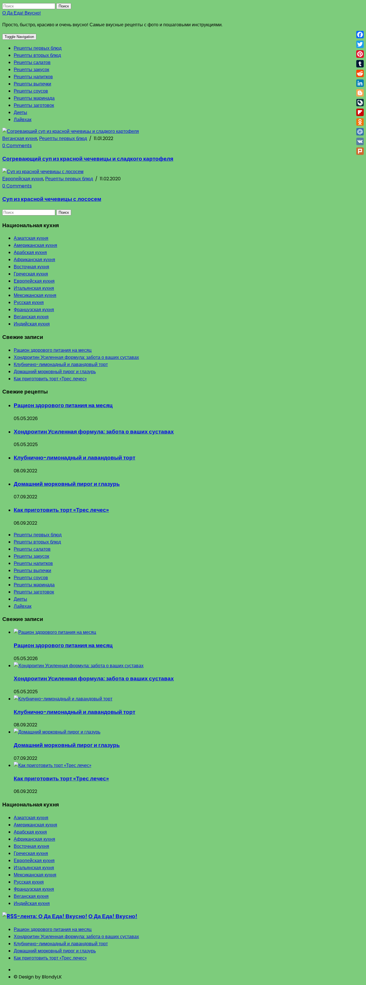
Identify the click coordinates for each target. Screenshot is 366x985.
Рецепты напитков (33, 76)
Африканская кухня (34, 259)
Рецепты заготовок (34, 105)
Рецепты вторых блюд (37, 55)
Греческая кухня (31, 274)
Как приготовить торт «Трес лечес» (50, 378)
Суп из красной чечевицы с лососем (51, 199)
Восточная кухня (31, 266)
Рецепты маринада (34, 98)
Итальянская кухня (34, 288)
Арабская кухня (30, 252)
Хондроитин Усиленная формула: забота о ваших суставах (76, 357)
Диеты (20, 112)
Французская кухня (34, 309)
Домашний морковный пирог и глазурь (55, 371)
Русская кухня (29, 302)
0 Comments (17, 145)
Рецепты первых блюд (37, 48)
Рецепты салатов (32, 62)
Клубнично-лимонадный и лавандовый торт (61, 364)
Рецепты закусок (31, 69)
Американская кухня (35, 245)
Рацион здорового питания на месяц (53, 350)
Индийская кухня (32, 324)
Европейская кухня (22, 178)
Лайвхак (22, 119)
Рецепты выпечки (32, 84)
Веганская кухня (19, 138)
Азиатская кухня (31, 238)
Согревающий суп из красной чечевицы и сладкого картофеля (87, 159)
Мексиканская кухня (35, 295)
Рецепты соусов (31, 91)
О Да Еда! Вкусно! (21, 13)
